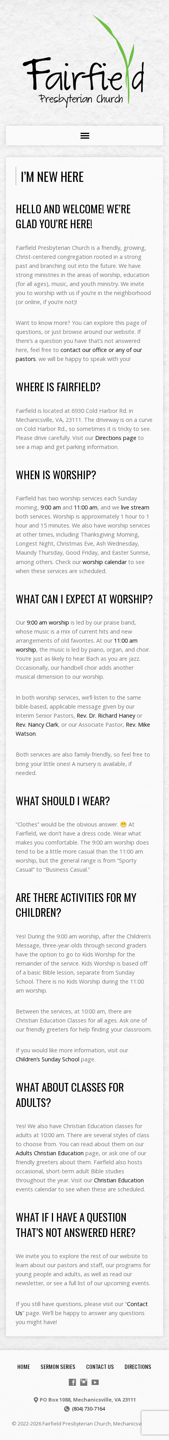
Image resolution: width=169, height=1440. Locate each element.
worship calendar (105, 562)
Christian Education (119, 1180)
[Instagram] (83, 1382)
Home (23, 1366)
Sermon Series (57, 1366)
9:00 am (50, 507)
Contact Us (100, 1366)
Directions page (115, 438)
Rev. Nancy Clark (37, 724)
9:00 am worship (48, 622)
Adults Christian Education (50, 1153)
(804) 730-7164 (88, 1408)
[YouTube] (95, 1382)
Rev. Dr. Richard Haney (106, 715)
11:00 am (85, 507)
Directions (138, 1366)
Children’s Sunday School (47, 1059)
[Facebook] (72, 1382)
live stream (135, 507)
